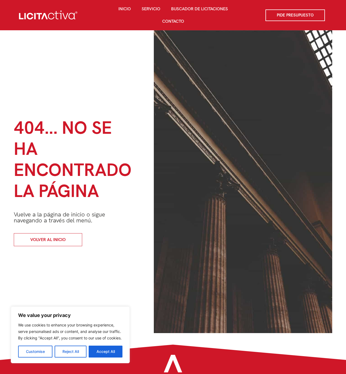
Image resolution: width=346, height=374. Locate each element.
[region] (70, 334)
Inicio (124, 9)
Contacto (173, 21)
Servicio (151, 9)
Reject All (70, 351)
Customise (35, 351)
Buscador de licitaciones (199, 9)
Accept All (106, 351)
